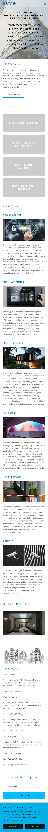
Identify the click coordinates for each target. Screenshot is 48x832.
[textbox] (24, 786)
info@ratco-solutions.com (19, 764)
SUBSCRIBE (24, 795)
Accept (35, 826)
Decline (12, 826)
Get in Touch (13, 94)
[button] (44, 3)
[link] (9, 3)
